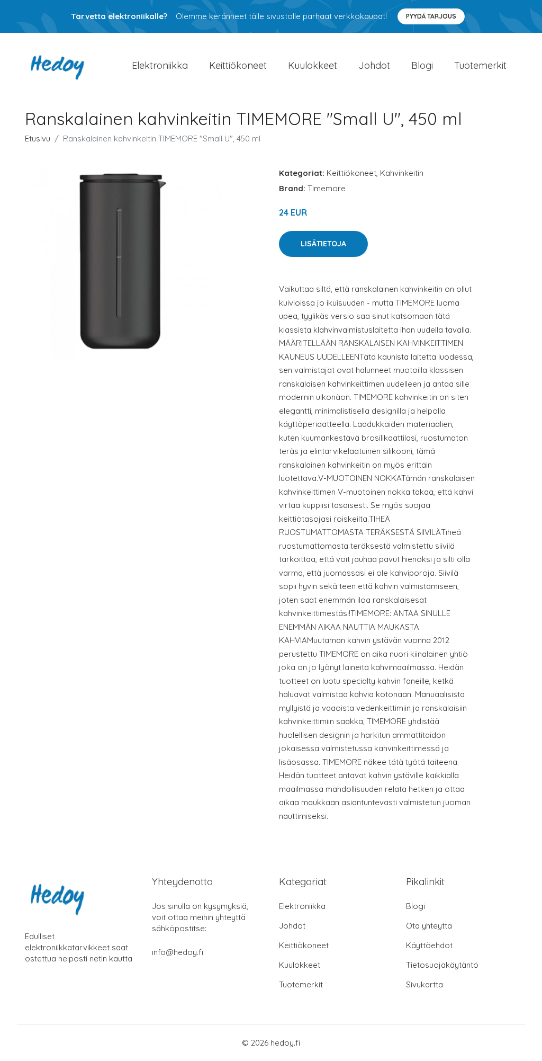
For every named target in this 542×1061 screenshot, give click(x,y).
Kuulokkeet (312, 65)
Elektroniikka (160, 65)
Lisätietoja (323, 243)
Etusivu (37, 138)
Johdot (374, 65)
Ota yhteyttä (429, 926)
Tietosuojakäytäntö (442, 965)
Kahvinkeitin (401, 173)
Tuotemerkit (480, 65)
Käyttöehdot (429, 945)
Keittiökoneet (238, 65)
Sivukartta (424, 984)
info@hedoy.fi (177, 952)
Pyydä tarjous (431, 16)
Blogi (422, 65)
